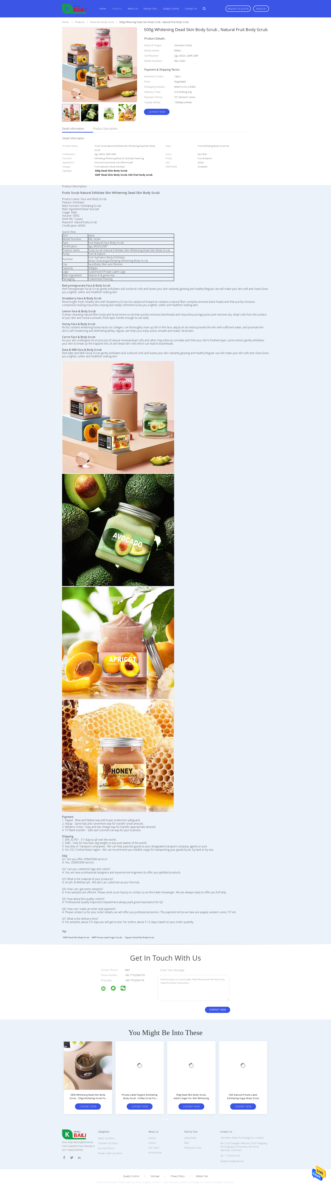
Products (117, 8)
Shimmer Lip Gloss (108, 1143)
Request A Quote (238, 8)
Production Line (192, 1147)
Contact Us (191, 8)
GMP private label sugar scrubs (107, 937)
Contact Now (156, 111)
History (152, 1138)
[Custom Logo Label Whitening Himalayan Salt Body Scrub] (243, 1065)
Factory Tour (150, 8)
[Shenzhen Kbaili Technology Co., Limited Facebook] (64, 1157)
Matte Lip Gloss (106, 1138)
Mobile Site (202, 1176)
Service (152, 1142)
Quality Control (171, 8)
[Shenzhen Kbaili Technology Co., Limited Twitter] (72, 1157)
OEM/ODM (190, 1138)
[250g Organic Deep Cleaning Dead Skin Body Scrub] (88, 1065)
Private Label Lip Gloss (110, 1153)
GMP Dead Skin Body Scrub (76, 937)
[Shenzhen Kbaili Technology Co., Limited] (105, 989)
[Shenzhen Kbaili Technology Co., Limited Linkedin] (79, 1157)
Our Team (153, 1147)
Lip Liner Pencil (106, 1148)
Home (102, 8)
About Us (133, 8)
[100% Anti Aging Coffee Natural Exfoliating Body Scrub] (140, 1065)
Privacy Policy (178, 1176)
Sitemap (155, 1176)
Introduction (155, 1152)
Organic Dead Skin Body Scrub (139, 937)
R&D (186, 1142)
